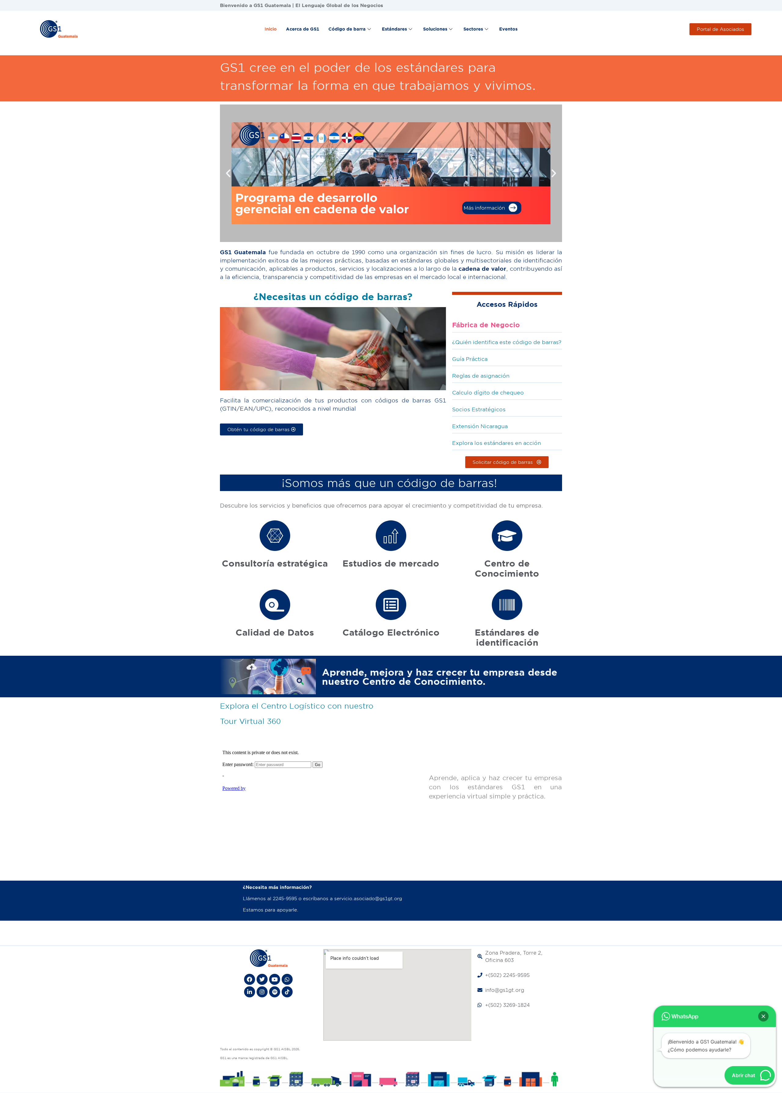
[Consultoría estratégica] (275, 535)
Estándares (394, 29)
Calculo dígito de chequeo (488, 392)
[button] (228, 173)
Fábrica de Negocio (486, 324)
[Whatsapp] (287, 979)
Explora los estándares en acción (496, 443)
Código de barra (347, 29)
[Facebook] (249, 979)
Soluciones (435, 29)
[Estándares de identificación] (507, 604)
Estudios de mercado (390, 563)
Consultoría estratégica (275, 563)
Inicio (271, 29)
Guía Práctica (470, 359)
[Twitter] (262, 979)
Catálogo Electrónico (391, 632)
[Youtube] (274, 979)
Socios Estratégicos (479, 409)
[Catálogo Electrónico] (391, 604)
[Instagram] (262, 991)
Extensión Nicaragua (480, 426)
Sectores (473, 29)
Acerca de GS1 (302, 29)
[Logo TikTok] (287, 991)
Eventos (508, 29)
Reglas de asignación (481, 376)
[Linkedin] (249, 991)
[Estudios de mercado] (391, 535)
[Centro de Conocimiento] (507, 535)
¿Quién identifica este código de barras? (506, 342)
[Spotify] (274, 991)
